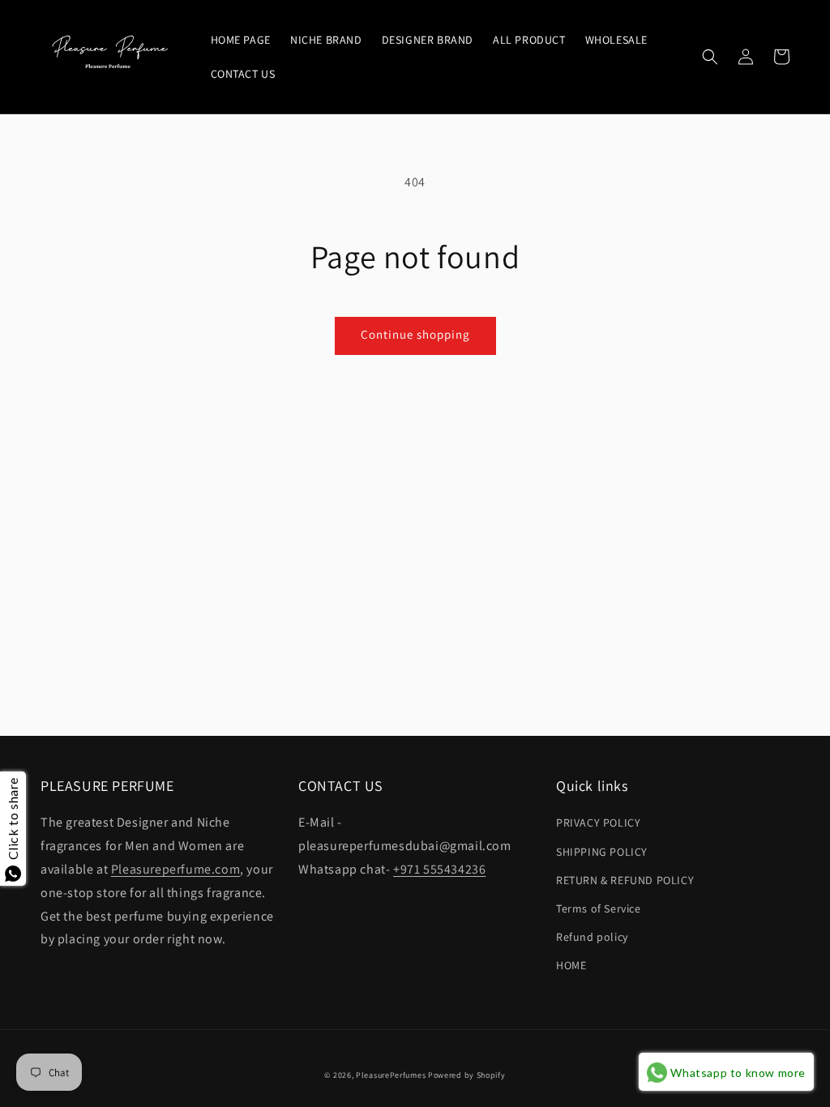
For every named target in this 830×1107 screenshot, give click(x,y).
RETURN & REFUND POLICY (625, 880)
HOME (571, 965)
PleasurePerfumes (391, 1075)
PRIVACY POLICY (598, 822)
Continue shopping (415, 334)
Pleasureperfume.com (175, 869)
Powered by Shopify (467, 1075)
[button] (710, 57)
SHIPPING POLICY (602, 851)
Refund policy (592, 937)
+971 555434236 (439, 869)
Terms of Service (598, 908)
